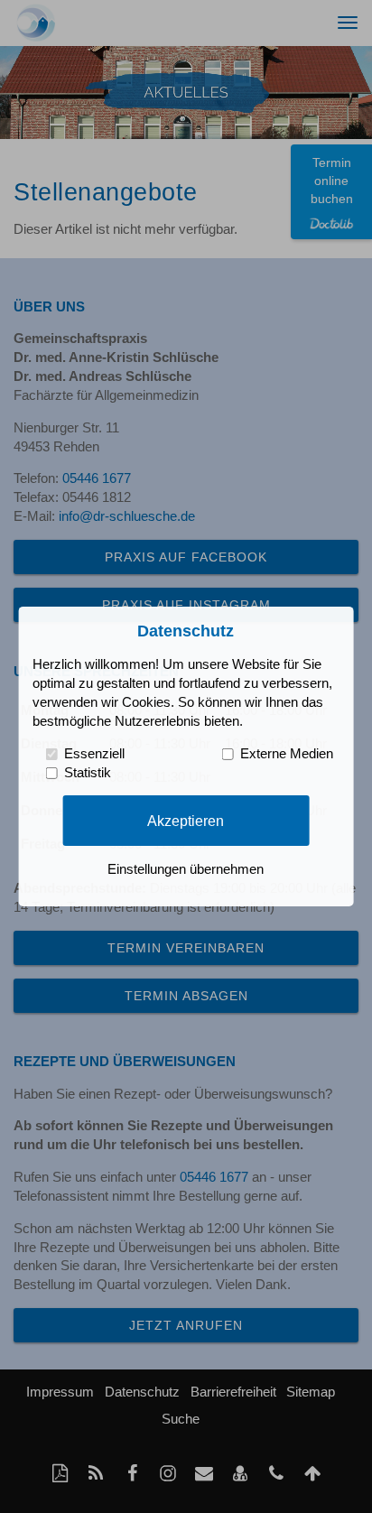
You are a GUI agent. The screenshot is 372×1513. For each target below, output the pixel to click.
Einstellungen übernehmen (185, 869)
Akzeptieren (185, 820)
